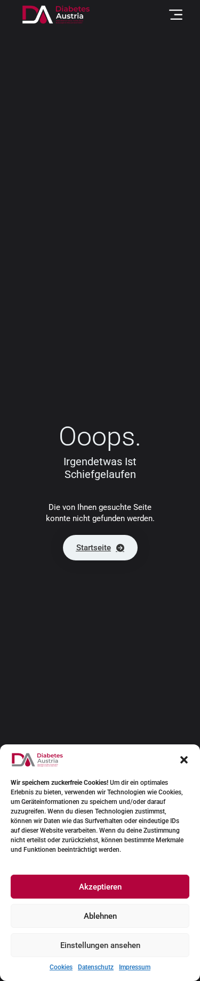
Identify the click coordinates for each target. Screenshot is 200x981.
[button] (184, 759)
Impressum (134, 967)
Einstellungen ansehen (100, 945)
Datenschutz (96, 967)
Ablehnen (100, 916)
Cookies (61, 967)
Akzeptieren (100, 887)
